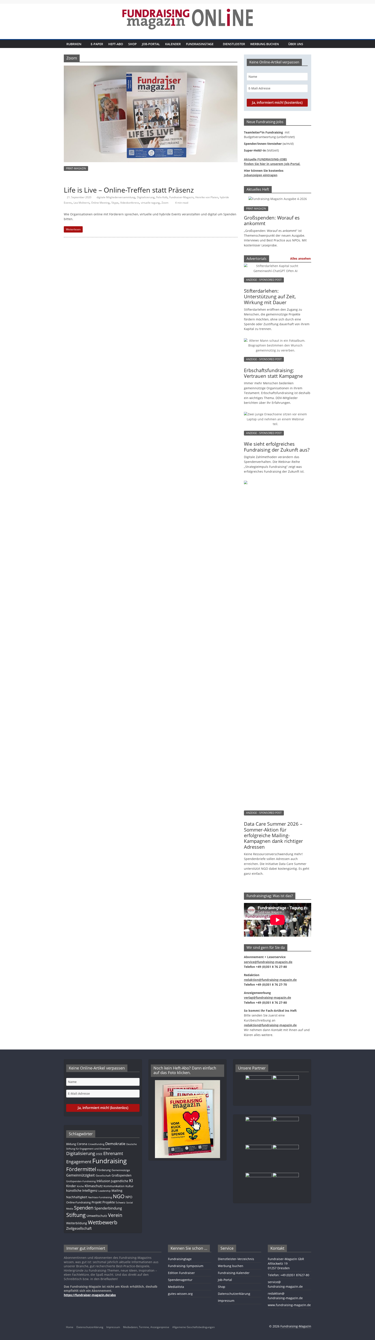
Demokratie (115, 1143)
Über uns (295, 44)
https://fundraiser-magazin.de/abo (90, 1295)
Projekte (108, 1202)
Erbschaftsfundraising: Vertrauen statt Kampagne (273, 373)
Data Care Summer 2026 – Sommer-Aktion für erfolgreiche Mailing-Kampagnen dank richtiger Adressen (273, 835)
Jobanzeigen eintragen (260, 175)
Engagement (78, 1161)
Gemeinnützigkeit (80, 1175)
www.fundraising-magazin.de (289, 1305)
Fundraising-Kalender (234, 1273)
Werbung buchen (264, 44)
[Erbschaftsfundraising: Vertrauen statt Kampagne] (275, 343)
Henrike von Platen (206, 197)
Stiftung (76, 1214)
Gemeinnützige (121, 1170)
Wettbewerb (102, 1222)
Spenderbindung (108, 1208)
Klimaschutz (94, 1186)
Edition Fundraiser (181, 1273)
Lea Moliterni (81, 203)
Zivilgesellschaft (79, 1228)
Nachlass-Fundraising (100, 1197)
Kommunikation (114, 1186)
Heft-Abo (115, 44)
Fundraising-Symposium (185, 1266)
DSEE (99, 1154)
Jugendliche (119, 1181)
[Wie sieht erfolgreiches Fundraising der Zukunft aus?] (275, 416)
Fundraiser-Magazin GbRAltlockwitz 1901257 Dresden (286, 1263)
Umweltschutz (97, 1216)
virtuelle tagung (150, 203)
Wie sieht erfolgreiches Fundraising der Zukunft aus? (276, 447)
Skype (114, 203)
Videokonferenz (129, 203)
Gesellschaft (103, 1175)
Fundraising (109, 1161)
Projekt (97, 1202)
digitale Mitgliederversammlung (116, 197)
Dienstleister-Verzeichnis (236, 1259)
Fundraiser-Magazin (181, 197)
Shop (132, 44)
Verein (115, 1215)
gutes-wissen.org (180, 1294)
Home (69, 1327)
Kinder (71, 1186)
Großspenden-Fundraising (81, 1181)
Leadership (104, 1190)
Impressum (226, 1301)
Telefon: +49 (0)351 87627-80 (288, 1275)
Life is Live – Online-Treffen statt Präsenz (129, 190)
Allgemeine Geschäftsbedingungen (193, 1327)
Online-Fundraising (78, 1202)
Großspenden (122, 1175)
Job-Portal (151, 44)
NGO (119, 1196)
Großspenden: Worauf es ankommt (272, 220)
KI (131, 1180)
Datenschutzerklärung (234, 1294)
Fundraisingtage (200, 44)
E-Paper (97, 44)
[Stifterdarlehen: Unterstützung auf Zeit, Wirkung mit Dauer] (275, 268)
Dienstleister (234, 44)
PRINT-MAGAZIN (76, 168)
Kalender (173, 44)
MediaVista (176, 1287)
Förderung (104, 1170)
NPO (128, 1197)
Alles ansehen (300, 258)
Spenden (84, 1208)
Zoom (164, 203)
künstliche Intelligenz (81, 1190)
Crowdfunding (96, 1144)
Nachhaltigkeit (76, 1197)
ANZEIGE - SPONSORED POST (264, 280)
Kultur (129, 1186)
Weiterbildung (76, 1223)
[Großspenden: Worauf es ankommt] (277, 199)
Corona (82, 1144)
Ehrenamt (113, 1153)
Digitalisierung (146, 197)
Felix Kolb (162, 197)
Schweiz (120, 1202)
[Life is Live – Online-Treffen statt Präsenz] (150, 68)
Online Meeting (100, 203)
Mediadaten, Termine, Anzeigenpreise (146, 1327)
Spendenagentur (180, 1280)
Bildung (71, 1144)
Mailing (117, 1190)
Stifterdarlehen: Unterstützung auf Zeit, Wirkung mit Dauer (270, 296)
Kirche (80, 1186)
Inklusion (103, 1181)
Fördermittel (81, 1169)
